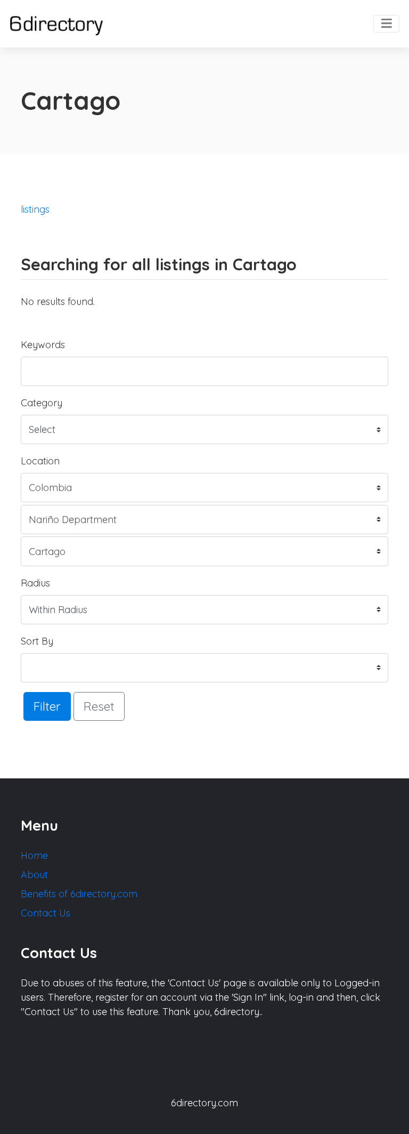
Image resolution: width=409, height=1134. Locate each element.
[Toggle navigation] (386, 24)
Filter (47, 706)
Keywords (43, 345)
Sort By (37, 641)
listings (35, 209)
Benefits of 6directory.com (79, 894)
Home (34, 855)
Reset (99, 706)
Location (40, 461)
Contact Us (45, 913)
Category (41, 403)
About (34, 874)
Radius (35, 583)
